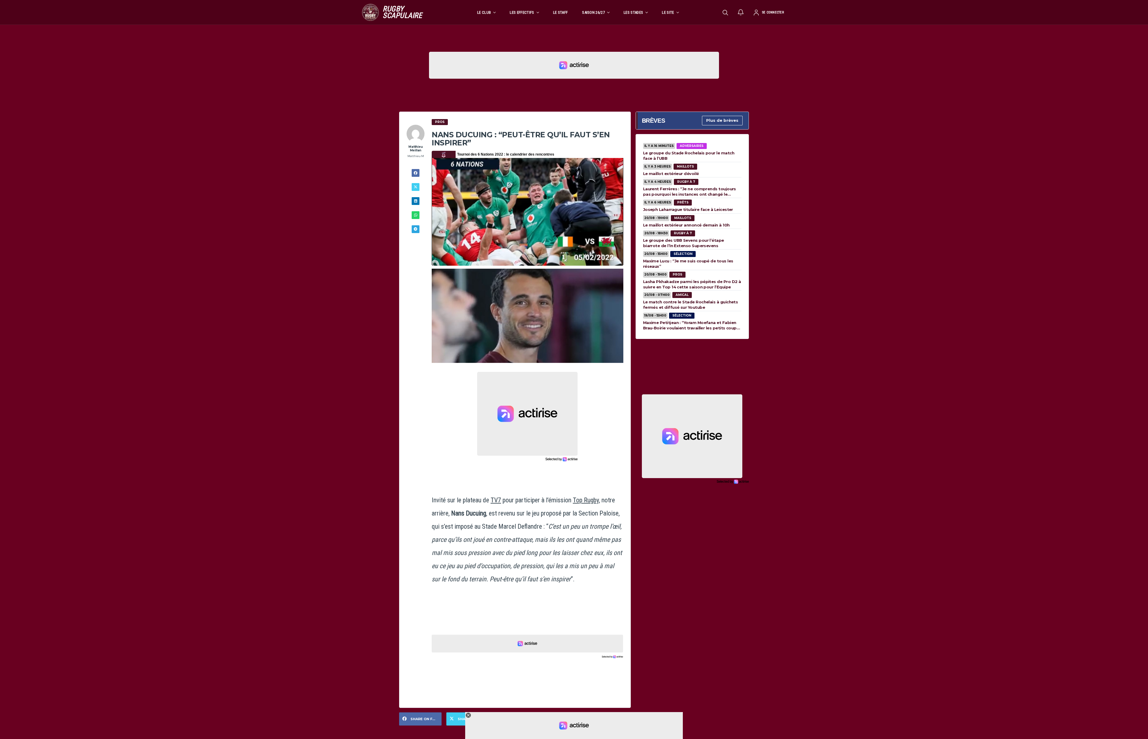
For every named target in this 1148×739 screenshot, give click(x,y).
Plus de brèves (722, 120)
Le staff (560, 12)
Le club (484, 12)
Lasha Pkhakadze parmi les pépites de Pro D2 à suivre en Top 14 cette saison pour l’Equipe (692, 284)
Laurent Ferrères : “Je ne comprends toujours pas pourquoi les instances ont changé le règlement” (689, 191)
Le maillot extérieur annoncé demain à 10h (686, 225)
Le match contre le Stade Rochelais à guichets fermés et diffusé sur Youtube (690, 304)
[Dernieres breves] (741, 12)
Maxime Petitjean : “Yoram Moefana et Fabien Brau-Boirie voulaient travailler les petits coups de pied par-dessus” (691, 325)
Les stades (633, 12)
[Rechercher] (725, 12)
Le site (668, 12)
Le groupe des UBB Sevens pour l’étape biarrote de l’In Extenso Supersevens (683, 243)
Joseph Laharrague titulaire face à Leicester (688, 209)
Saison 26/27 (593, 12)
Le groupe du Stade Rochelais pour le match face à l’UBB (688, 155)
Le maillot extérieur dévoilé (671, 173)
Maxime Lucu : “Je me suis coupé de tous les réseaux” (688, 264)
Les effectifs (522, 12)
